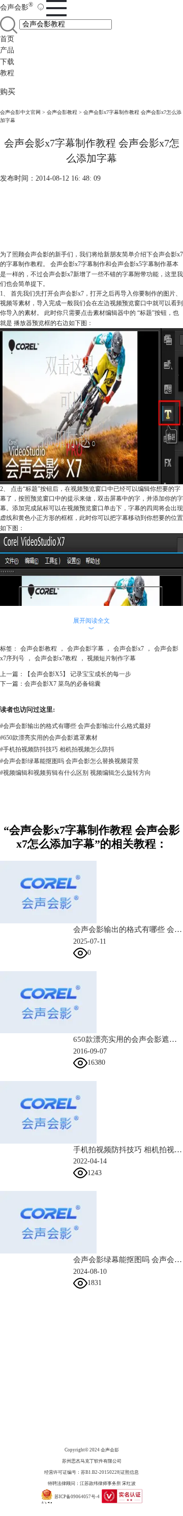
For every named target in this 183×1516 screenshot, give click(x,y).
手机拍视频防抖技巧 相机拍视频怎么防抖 (57, 749)
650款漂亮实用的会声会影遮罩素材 (49, 738)
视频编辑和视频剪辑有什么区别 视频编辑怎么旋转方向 (75, 773)
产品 (7, 50)
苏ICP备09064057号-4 (77, 1496)
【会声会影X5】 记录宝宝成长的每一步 (77, 674)
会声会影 (16, 7)
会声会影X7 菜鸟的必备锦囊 (62, 684)
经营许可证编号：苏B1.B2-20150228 (81, 1472)
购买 (7, 91)
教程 (7, 73)
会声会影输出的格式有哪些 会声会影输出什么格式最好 (75, 726)
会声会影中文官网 (20, 112)
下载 (7, 62)
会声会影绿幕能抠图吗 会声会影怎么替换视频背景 (69, 761)
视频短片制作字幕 (111, 658)
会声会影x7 (68, 293)
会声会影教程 (62, 112)
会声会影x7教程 (56, 658)
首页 (7, 39)
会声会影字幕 (85, 649)
